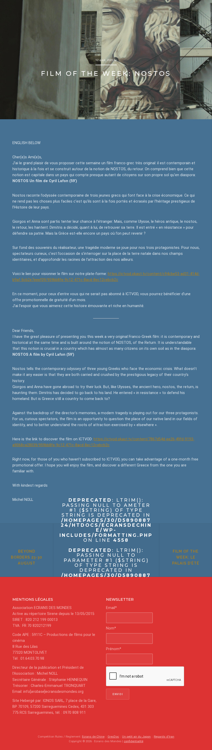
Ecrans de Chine (93, 736)
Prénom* (113, 649)
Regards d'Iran (164, 736)
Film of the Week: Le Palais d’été (185, 557)
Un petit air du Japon (136, 736)
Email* (111, 608)
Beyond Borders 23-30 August (26, 557)
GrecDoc (113, 736)
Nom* (111, 628)
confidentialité (133, 741)
